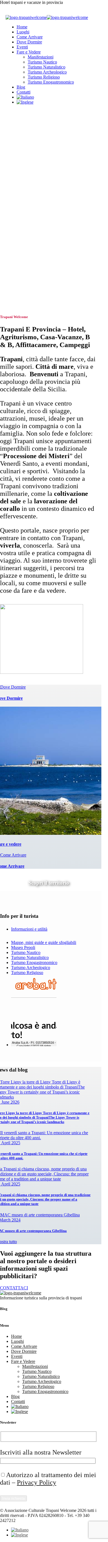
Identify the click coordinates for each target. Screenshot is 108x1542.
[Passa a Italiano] (20, 1530)
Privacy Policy (36, 1482)
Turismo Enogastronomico (51, 82)
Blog (21, 87)
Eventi (22, 47)
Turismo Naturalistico (46, 67)
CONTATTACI (14, 1287)
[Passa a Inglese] (25, 102)
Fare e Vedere (29, 52)
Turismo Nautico (42, 62)
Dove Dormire (29, 42)
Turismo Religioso (44, 77)
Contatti (23, 92)
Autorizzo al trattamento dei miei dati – (48, 1478)
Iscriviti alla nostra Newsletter (40, 1452)
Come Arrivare (30, 37)
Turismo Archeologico (47, 72)
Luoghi (23, 32)
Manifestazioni (40, 57)
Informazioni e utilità (29, 929)
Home (22, 27)
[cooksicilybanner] (41, 672)
